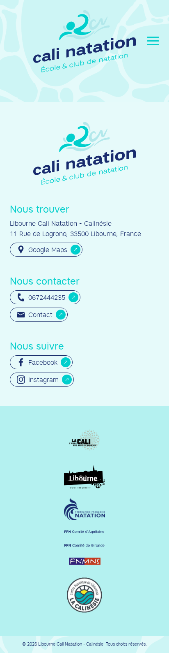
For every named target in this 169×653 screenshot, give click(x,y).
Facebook (42, 362)
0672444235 (46, 297)
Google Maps (47, 249)
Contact (40, 314)
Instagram (43, 379)
